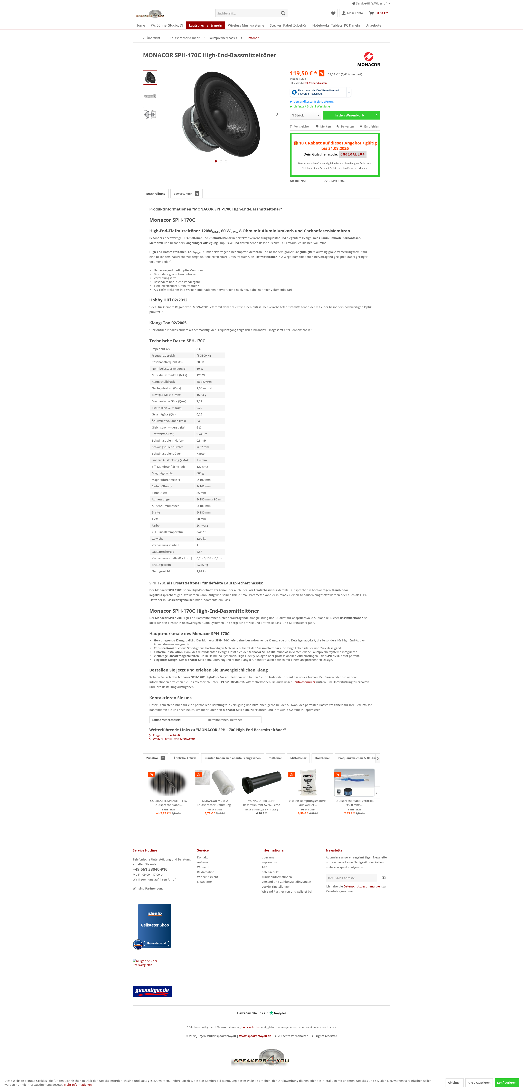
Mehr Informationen (78, 1085)
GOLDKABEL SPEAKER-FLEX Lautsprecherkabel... (168, 803)
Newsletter (204, 882)
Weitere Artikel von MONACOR (173, 739)
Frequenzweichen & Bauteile (358, 758)
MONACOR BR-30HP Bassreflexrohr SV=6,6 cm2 (261, 803)
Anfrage (202, 862)
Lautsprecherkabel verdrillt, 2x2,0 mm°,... (354, 803)
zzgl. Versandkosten (315, 83)
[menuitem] (251, 13)
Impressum (269, 862)
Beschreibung (155, 194)
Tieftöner (275, 758)
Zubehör (155, 758)
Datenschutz (270, 872)
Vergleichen (302, 126)
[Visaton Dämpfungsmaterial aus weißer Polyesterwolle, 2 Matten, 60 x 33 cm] (308, 782)
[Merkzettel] (333, 13)
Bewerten (347, 126)
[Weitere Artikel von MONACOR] (369, 59)
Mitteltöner (298, 758)
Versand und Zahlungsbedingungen (286, 882)
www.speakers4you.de (255, 1036)
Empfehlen (371, 126)
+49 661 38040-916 (150, 869)
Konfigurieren (506, 1082)
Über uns (268, 857)
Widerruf (203, 867)
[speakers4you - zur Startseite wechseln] (150, 14)
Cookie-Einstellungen (276, 886)
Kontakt (202, 857)
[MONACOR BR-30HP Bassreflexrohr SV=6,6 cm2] (261, 782)
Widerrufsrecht (207, 877)
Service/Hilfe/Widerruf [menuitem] (371, 3)
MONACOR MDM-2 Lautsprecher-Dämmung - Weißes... (215, 803)
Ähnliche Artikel (184, 758)
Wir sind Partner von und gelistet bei (287, 891)
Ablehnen (454, 1082)
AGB (264, 867)
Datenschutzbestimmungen (363, 886)
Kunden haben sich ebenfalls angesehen (233, 758)
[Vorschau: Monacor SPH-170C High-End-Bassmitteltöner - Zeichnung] (150, 114)
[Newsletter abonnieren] (383, 878)
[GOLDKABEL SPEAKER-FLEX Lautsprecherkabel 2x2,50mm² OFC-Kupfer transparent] (168, 782)
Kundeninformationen (277, 877)
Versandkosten (251, 1027)
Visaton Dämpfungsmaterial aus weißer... (308, 803)
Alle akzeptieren (479, 1082)
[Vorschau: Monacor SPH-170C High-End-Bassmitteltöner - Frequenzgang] (150, 96)
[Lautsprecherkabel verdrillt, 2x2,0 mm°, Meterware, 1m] (354, 782)
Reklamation (205, 872)
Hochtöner (322, 758)
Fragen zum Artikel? (166, 735)
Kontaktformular (304, 682)
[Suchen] (283, 13)
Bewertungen (186, 194)
